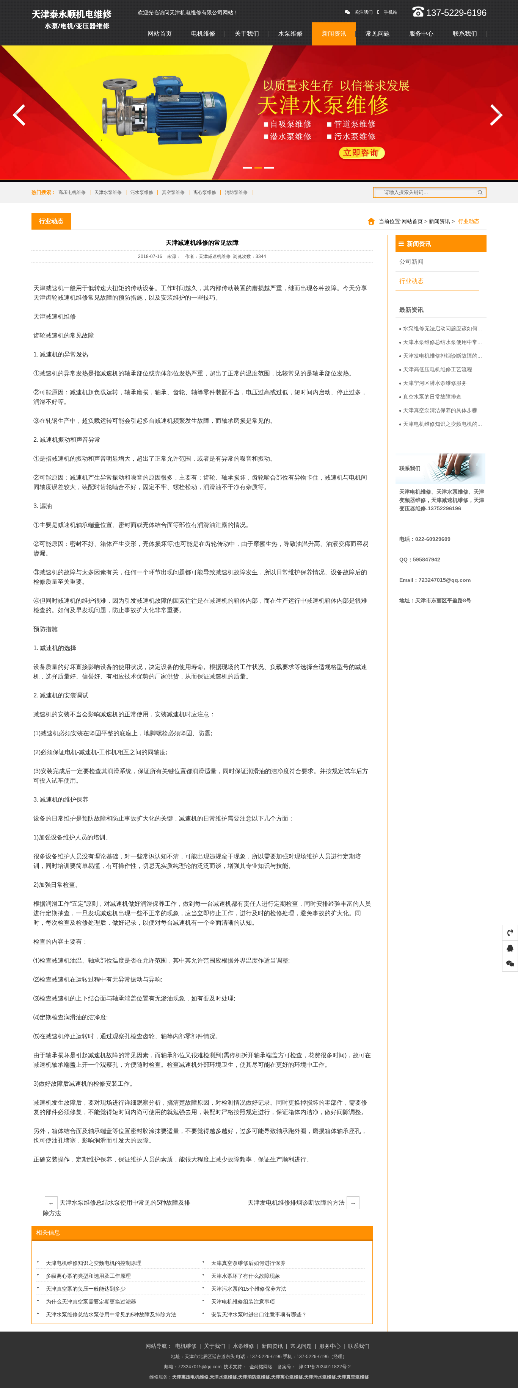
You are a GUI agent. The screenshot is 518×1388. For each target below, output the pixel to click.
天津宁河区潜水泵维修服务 (435, 383)
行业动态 (411, 281)
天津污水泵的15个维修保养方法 (248, 1289)
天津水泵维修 (108, 192)
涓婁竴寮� (19, 115)
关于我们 (247, 33)
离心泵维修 (204, 192)
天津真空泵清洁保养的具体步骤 (440, 410)
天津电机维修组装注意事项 (243, 1302)
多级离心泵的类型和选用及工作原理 (88, 1276)
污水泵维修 (141, 192)
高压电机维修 (72, 192)
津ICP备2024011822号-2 (325, 1366)
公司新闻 (411, 261)
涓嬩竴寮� (496, 115)
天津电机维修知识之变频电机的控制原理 (93, 1263)
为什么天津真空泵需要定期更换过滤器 (91, 1302)
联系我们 (465, 33)
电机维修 (203, 33)
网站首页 (160, 33)
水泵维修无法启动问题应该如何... (442, 328)
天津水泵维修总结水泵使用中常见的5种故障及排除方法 (116, 1207)
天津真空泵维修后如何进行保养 (248, 1263)
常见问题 (378, 33)
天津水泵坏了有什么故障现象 (245, 1276)
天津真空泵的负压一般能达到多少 (86, 1289)
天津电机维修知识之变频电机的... (442, 424)
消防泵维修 (236, 192)
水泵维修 (290, 33)
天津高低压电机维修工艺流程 (437, 369)
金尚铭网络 (261, 1366)
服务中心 (421, 33)
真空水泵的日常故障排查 (432, 397)
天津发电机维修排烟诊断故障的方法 (302, 1202)
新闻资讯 (334, 33)
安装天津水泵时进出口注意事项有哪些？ (259, 1314)
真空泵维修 (173, 192)
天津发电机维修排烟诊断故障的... (442, 356)
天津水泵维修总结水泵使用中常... (442, 342)
